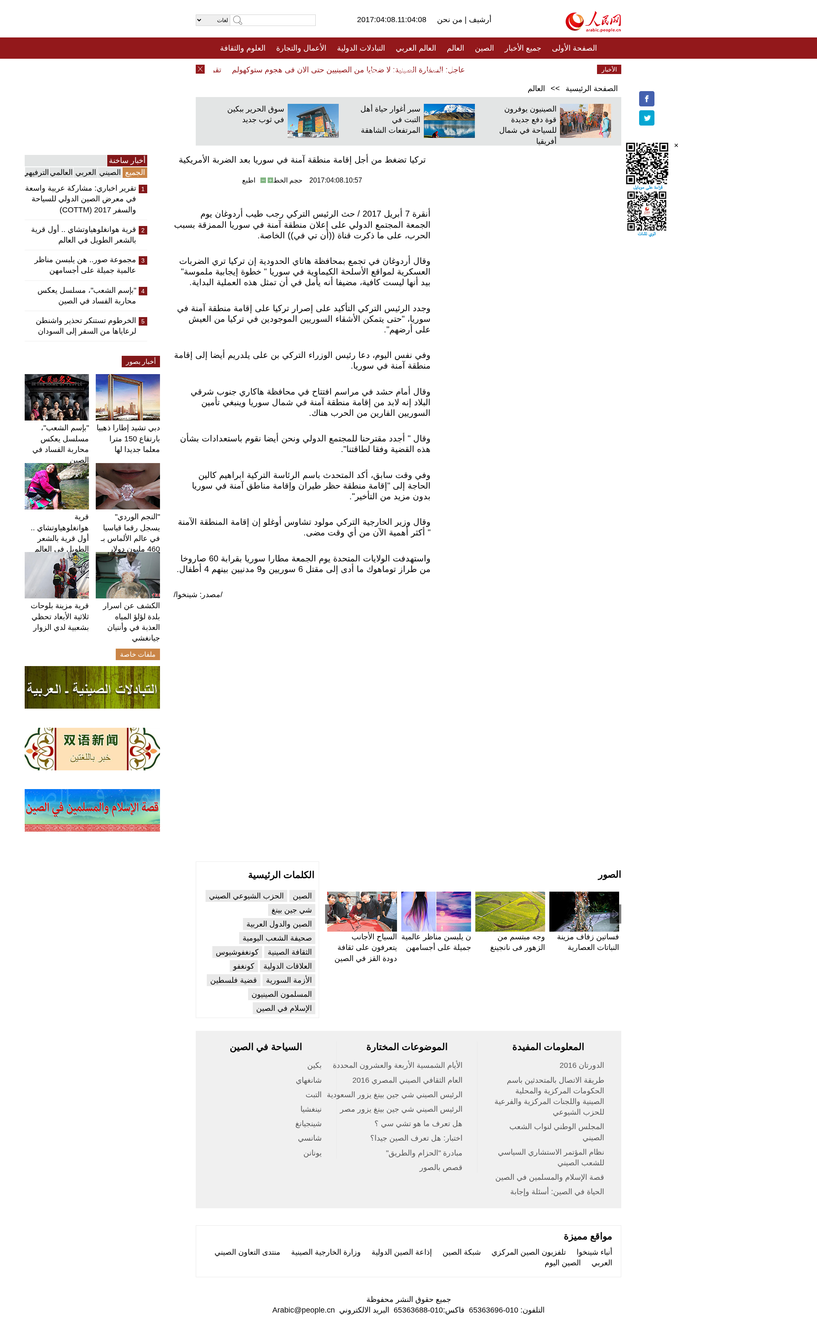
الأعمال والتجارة (301, 48)
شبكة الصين (462, 1252)
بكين (314, 1065)
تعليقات (402, 69)
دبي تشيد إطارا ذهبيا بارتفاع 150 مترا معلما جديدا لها (128, 438)
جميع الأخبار (523, 48)
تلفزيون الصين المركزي (528, 1252)
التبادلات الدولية (361, 48)
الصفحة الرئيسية (592, 88)
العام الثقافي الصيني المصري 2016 (407, 1080)
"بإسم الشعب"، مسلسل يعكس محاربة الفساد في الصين (86, 295)
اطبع (248, 180)
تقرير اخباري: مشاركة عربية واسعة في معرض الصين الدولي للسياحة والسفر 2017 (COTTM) (80, 199)
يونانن (312, 1153)
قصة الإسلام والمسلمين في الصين (549, 1177)
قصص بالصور (441, 1167)
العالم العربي (416, 48)
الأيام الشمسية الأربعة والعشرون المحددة (398, 1065)
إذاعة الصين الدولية (401, 1252)
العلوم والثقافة (243, 48)
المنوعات (439, 69)
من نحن (451, 19)
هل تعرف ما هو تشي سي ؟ (418, 1123)
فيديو (372, 69)
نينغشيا (311, 1109)
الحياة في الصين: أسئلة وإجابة (557, 1191)
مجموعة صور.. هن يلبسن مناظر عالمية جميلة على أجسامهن (85, 265)
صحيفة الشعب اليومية (277, 938)
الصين (484, 48)
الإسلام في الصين (284, 1008)
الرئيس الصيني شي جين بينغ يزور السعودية (395, 1094)
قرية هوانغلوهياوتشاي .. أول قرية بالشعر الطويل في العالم (83, 234)
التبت (314, 1094)
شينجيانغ (308, 1123)
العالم (455, 48)
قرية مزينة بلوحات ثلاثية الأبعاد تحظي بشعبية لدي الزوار (60, 616)
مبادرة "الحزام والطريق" (424, 1153)
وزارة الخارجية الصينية (326, 1252)
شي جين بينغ (291, 910)
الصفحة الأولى (574, 48)
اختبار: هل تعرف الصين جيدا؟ (416, 1138)
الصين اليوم (563, 1263)
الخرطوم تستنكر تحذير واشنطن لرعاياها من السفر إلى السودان (86, 325)
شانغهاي (309, 1080)
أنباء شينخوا (594, 1252)
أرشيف (479, 19)
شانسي (310, 1138)
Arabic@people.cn (303, 1310)
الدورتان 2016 (582, 1065)
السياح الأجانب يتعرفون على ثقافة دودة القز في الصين (365, 947)
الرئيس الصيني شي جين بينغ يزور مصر (401, 1109)
